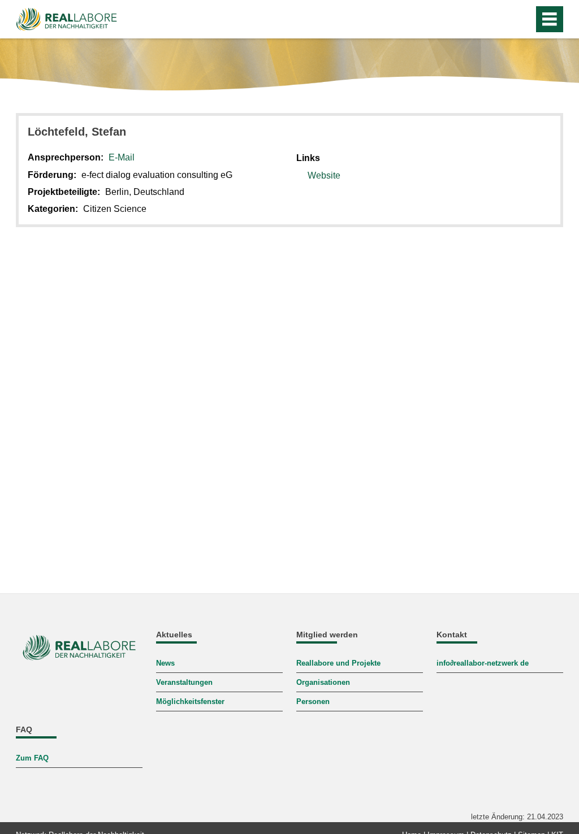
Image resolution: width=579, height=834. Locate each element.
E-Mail (122, 157)
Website (324, 175)
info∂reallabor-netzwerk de (483, 663)
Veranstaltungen (184, 682)
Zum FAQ (32, 758)
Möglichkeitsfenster (190, 701)
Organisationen (323, 682)
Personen (313, 701)
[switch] (521, 19)
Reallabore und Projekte (338, 663)
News (165, 663)
